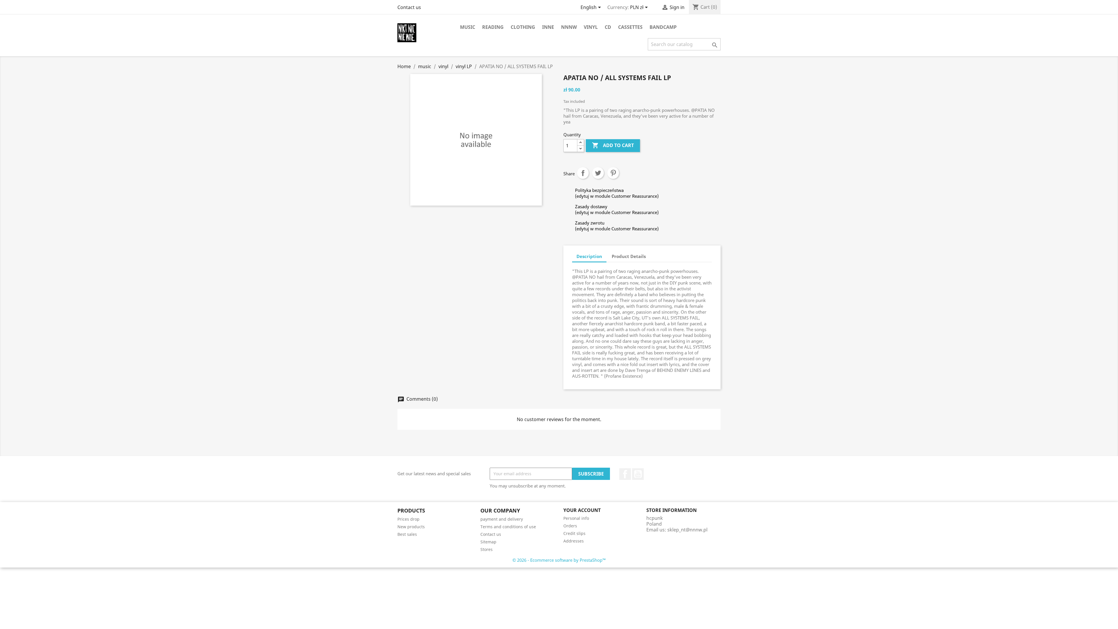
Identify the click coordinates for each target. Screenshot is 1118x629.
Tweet (598, 173)
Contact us (409, 7)
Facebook (625, 474)
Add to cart (613, 145)
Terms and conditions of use (508, 526)
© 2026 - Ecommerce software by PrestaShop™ (559, 560)
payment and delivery (501, 519)
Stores (486, 549)
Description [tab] (589, 256)
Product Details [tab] (629, 256)
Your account (582, 510)
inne (548, 27)
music (467, 27)
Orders (570, 526)
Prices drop (408, 519)
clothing (523, 27)
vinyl (591, 27)
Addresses (573, 541)
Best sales (407, 534)
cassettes (630, 27)
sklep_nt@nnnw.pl (687, 529)
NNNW (569, 27)
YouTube (638, 474)
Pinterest (613, 173)
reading (493, 27)
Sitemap (488, 542)
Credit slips (574, 533)
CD (608, 27)
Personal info (576, 518)
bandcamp (663, 27)
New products (411, 526)
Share (583, 173)
